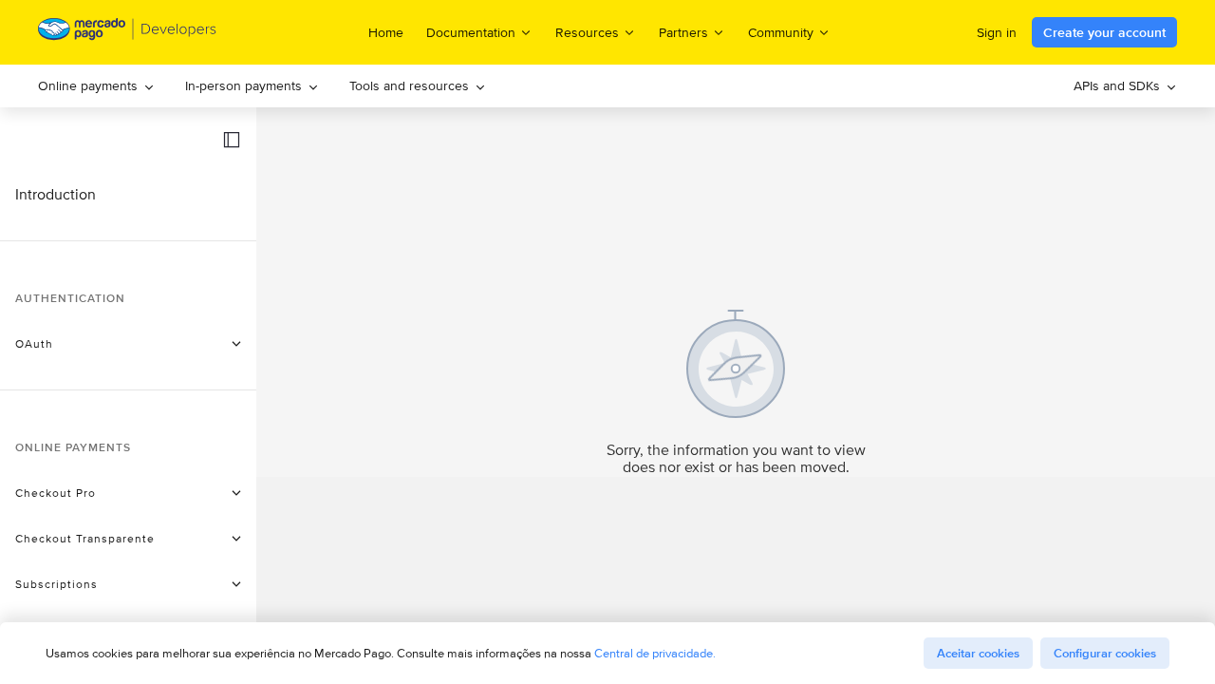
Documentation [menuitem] (470, 32)
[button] (231, 139)
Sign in (997, 32)
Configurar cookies (1105, 653)
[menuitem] (96, 86)
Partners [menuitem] (683, 32)
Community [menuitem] (780, 32)
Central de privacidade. (655, 653)
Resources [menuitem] (587, 32)
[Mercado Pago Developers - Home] (127, 33)
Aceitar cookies (978, 653)
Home (385, 32)
